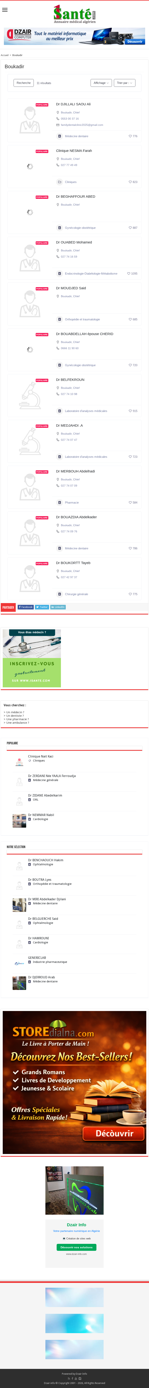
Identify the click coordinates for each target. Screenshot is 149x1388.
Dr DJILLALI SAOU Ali (73, 104)
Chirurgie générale (76, 594)
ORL (35, 799)
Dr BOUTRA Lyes (39, 880)
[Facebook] (72, 1378)
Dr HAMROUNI (38, 938)
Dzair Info (81, 1373)
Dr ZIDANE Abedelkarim (45, 795)
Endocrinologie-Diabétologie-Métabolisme (91, 273)
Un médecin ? (15, 712)
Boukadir (66, 112)
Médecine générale (45, 780)
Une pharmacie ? (17, 719)
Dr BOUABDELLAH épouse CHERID (84, 334)
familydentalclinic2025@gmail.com (82, 124)
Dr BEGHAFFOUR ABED (75, 196)
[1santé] (75, 13)
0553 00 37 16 (70, 118)
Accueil (5, 55)
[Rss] (69, 1378)
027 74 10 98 (69, 394)
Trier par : (123, 82)
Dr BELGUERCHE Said (43, 919)
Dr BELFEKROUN (70, 380)
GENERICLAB (37, 958)
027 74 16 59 (69, 256)
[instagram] (80, 1378)
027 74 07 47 (69, 439)
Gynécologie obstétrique (80, 227)
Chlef (76, 112)
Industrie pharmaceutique (50, 962)
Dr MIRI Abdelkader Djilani (47, 899)
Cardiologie (40, 819)
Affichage (100, 82)
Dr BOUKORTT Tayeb (73, 563)
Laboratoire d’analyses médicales (86, 411)
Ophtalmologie (43, 864)
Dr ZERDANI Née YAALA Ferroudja (52, 776)
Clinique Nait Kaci (40, 756)
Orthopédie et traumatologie (82, 319)
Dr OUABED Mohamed (74, 242)
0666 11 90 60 (70, 348)
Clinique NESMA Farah (74, 151)
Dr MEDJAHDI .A (69, 425)
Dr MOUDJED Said (71, 288)
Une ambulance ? (17, 722)
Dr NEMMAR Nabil (41, 815)
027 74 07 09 (69, 485)
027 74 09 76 (69, 531)
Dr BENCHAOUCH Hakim (45, 860)
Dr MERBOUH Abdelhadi (75, 471)
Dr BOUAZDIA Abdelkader (76, 517)
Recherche (24, 82)
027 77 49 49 (69, 165)
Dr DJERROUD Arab (41, 977)
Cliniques (71, 182)
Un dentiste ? (15, 715)
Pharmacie (72, 502)
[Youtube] (75, 1378)
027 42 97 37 (69, 577)
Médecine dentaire (76, 136)
